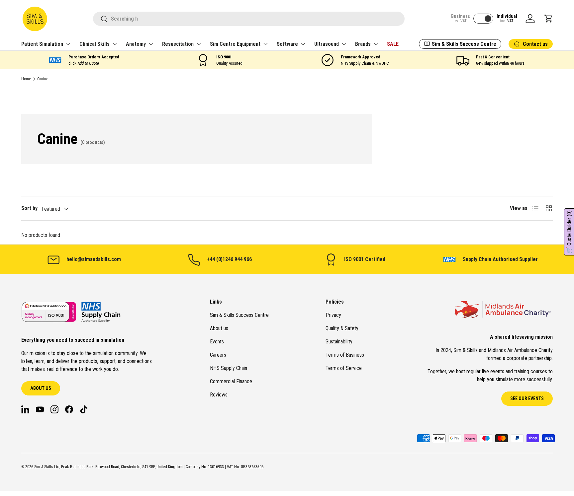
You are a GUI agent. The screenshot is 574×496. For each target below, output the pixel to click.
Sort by (29, 208)
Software (287, 44)
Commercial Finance (231, 381)
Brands (363, 44)
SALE (393, 44)
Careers (218, 355)
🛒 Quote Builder (569, 231)
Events (217, 341)
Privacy (333, 315)
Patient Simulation (42, 44)
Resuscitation (178, 44)
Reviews (219, 394)
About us (40, 388)
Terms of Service (344, 368)
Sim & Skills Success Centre (239, 315)
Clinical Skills (94, 44)
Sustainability (339, 341)
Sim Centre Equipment (235, 44)
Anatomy (136, 44)
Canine (42, 79)
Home (26, 79)
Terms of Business (345, 355)
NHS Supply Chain (228, 368)
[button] (548, 18)
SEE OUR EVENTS (527, 398)
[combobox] (249, 19)
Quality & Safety (342, 328)
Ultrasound (326, 44)
